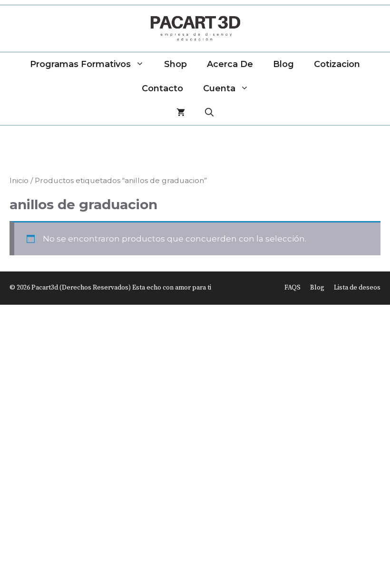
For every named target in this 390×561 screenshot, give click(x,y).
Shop (175, 64)
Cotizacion (337, 64)
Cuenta (219, 88)
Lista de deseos (357, 287)
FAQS (292, 287)
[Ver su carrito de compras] (180, 113)
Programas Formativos (80, 64)
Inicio (19, 180)
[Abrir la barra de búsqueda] (209, 113)
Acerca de (230, 64)
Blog (283, 64)
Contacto (162, 88)
